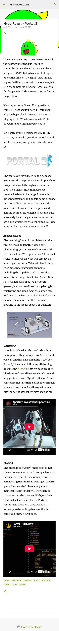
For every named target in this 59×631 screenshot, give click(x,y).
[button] (5, 33)
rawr (7, 584)
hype (36, 580)
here (20, 368)
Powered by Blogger (31, 627)
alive (7, 580)
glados (27, 580)
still (15, 584)
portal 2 (46, 580)
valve (22, 584)
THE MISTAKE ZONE (18, 4)
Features (16, 580)
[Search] (55, 4)
